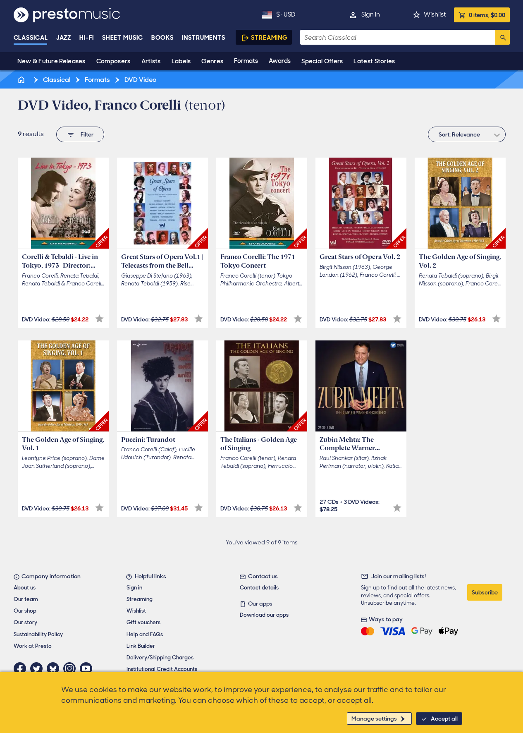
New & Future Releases (51, 61)
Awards (280, 61)
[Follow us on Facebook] (22, 668)
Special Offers (322, 61)
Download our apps (264, 614)
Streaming (269, 38)
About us (25, 587)
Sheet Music (122, 38)
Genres (212, 61)
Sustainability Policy (38, 634)
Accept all (444, 718)
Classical (31, 38)
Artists (151, 61)
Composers (113, 61)
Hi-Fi (86, 38)
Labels (181, 61)
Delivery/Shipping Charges (160, 657)
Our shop (25, 610)
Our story (25, 622)
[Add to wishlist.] (99, 319)
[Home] (22, 79)
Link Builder (141, 645)
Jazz (64, 38)
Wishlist (435, 14)
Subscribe (485, 592)
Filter (87, 134)
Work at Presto (33, 645)
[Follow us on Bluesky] (55, 668)
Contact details (259, 587)
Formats (246, 61)
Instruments (203, 38)
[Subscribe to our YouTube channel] (88, 668)
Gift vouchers (143, 622)
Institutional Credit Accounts (162, 669)
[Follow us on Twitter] (38, 668)
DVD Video (139, 79)
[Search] (502, 37)
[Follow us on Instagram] (71, 668)
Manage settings (374, 718)
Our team (26, 599)
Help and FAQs (145, 634)
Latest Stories (374, 61)
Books (162, 38)
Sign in (370, 14)
